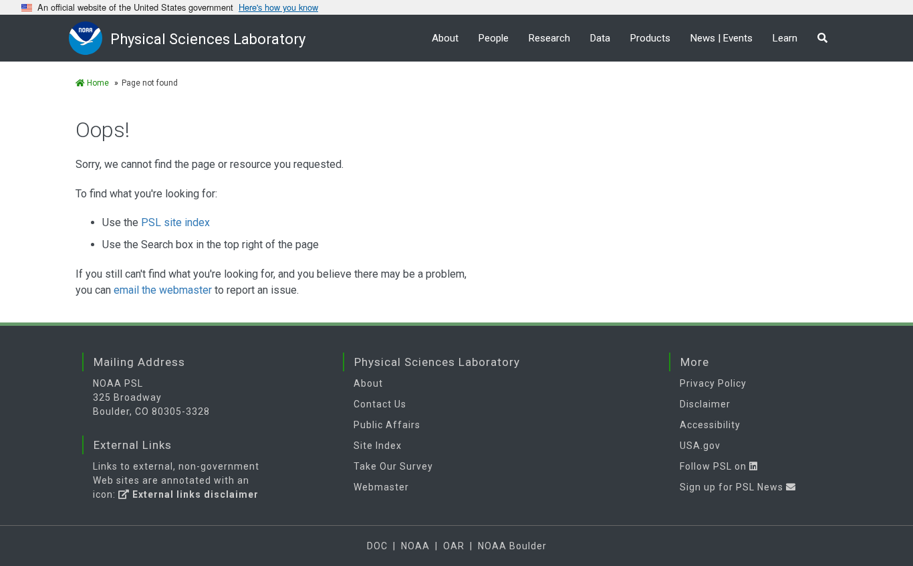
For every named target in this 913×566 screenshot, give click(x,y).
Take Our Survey (393, 466)
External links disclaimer (194, 494)
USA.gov (700, 445)
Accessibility (710, 424)
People (494, 38)
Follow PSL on (714, 466)
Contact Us (380, 404)
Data (600, 38)
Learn (785, 38)
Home (97, 83)
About (445, 38)
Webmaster (381, 487)
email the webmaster (163, 290)
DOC (377, 546)
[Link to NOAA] (89, 37)
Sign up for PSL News (733, 487)
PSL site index (175, 222)
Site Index (378, 445)
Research (549, 38)
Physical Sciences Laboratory (207, 39)
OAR (454, 546)
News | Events (721, 38)
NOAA (415, 546)
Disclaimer (705, 404)
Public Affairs (387, 424)
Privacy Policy (713, 383)
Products (650, 38)
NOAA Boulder (512, 546)
